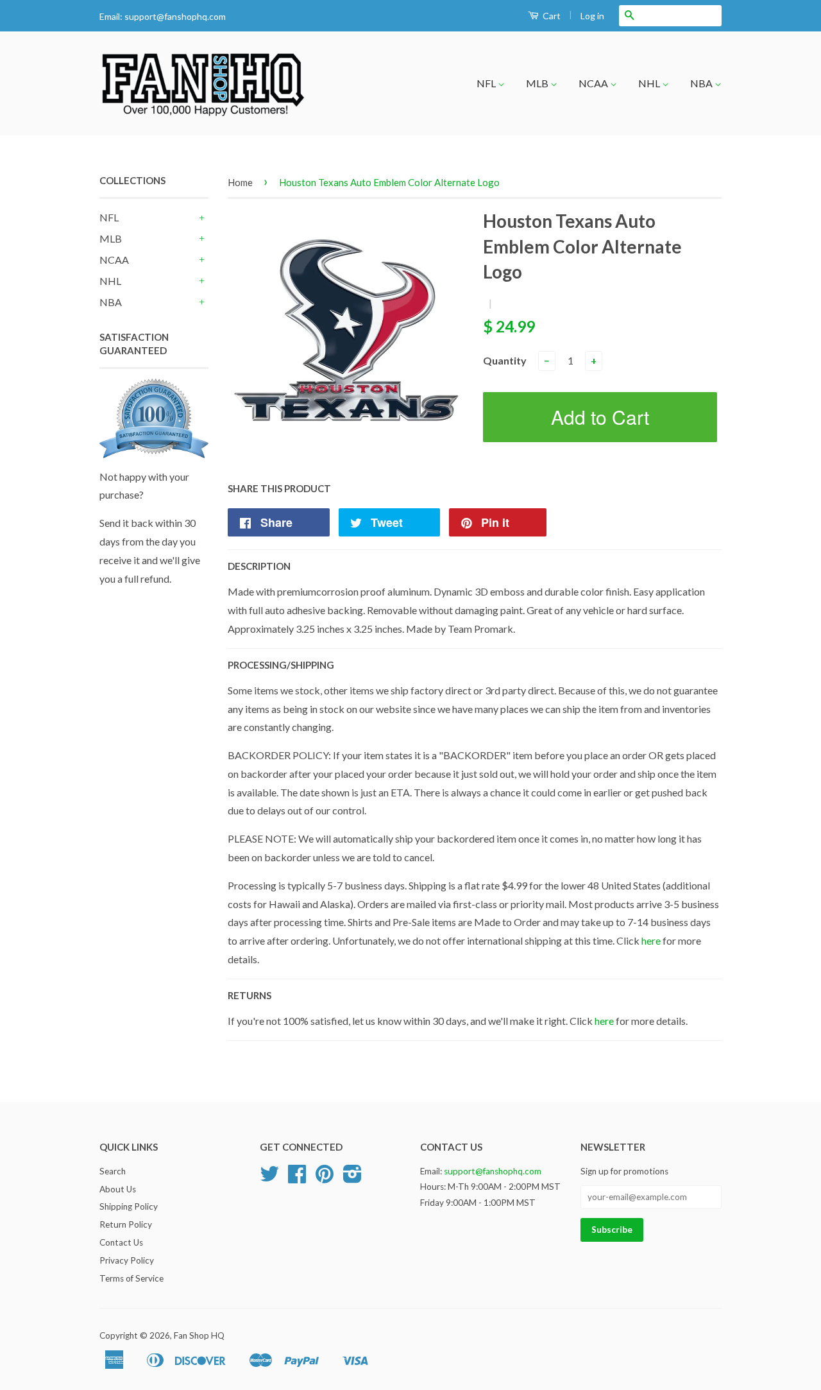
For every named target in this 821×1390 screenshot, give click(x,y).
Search (112, 1171)
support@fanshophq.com (175, 16)
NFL (487, 83)
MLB (538, 83)
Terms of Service (131, 1278)
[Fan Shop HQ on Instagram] (352, 1178)
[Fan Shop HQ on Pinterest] (324, 1178)
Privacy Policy (126, 1260)
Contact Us (121, 1242)
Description (259, 566)
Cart (551, 15)
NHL (650, 83)
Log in (592, 15)
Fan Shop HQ (199, 1335)
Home (240, 182)
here (651, 940)
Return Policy (125, 1224)
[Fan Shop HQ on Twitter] (269, 1178)
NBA (702, 83)
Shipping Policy (128, 1206)
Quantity (505, 360)
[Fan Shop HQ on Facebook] (297, 1178)
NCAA (594, 83)
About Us (117, 1189)
